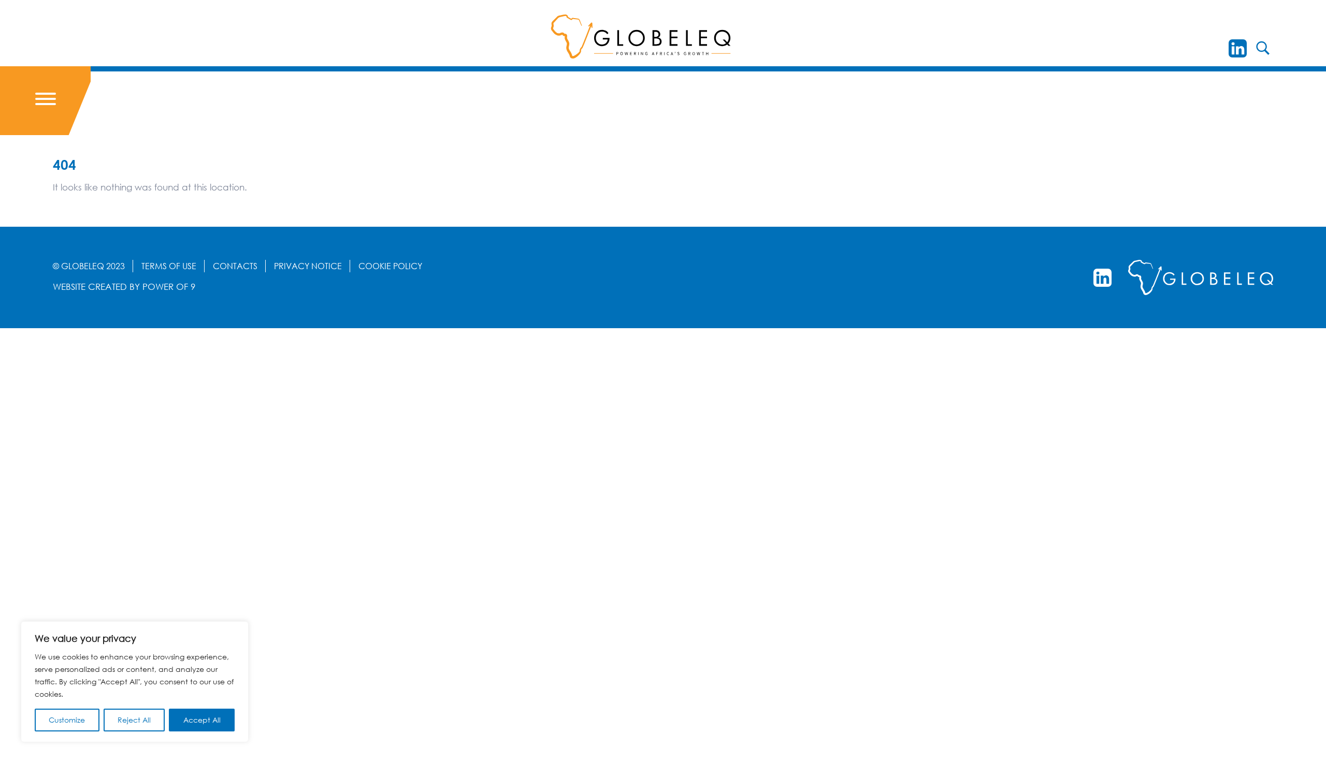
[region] (135, 681)
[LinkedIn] (1238, 48)
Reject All (134, 719)
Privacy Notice (308, 266)
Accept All (202, 719)
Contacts (235, 266)
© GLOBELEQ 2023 (89, 266)
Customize (67, 719)
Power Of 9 (168, 286)
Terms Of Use (168, 266)
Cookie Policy (390, 266)
